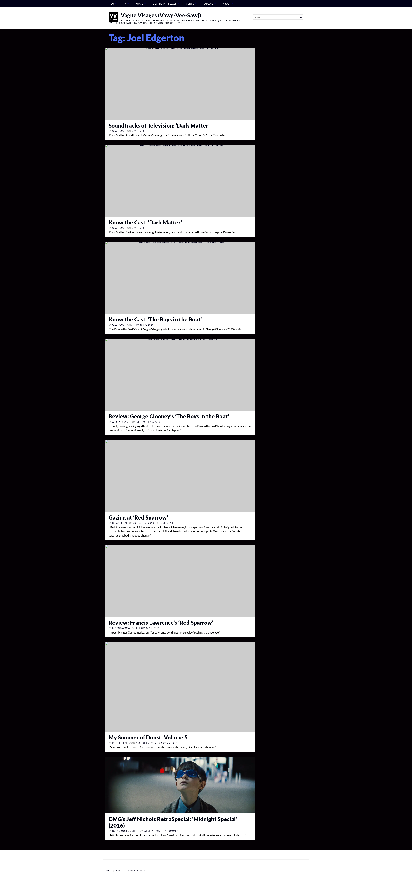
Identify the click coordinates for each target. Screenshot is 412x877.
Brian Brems (120, 523)
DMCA (108, 871)
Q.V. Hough (119, 131)
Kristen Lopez (121, 743)
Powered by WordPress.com (132, 871)
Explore (208, 3)
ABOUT (227, 3)
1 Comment (166, 523)
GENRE (190, 3)
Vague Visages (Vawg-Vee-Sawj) (161, 15)
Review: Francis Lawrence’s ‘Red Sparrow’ (161, 622)
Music (139, 3)
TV (125, 3)
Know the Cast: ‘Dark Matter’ (145, 222)
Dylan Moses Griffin (125, 831)
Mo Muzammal (121, 628)
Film (111, 3)
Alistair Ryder (121, 422)
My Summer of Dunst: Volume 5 (148, 737)
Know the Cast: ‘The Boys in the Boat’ (155, 319)
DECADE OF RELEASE (165, 3)
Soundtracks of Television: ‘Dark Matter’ (159, 125)
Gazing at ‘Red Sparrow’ (138, 517)
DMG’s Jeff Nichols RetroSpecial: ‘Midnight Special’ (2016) (173, 822)
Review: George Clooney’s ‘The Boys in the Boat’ (169, 416)
